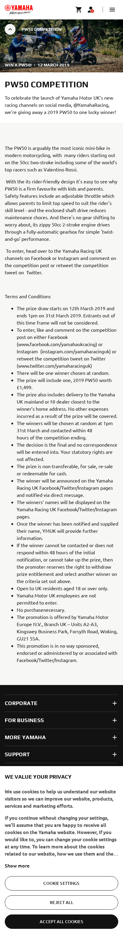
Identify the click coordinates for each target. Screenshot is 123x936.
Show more (17, 865)
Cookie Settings (61, 883)
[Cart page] (78, 9)
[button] (112, 10)
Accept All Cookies (61, 921)
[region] (61, 851)
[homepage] (19, 9)
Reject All (61, 902)
